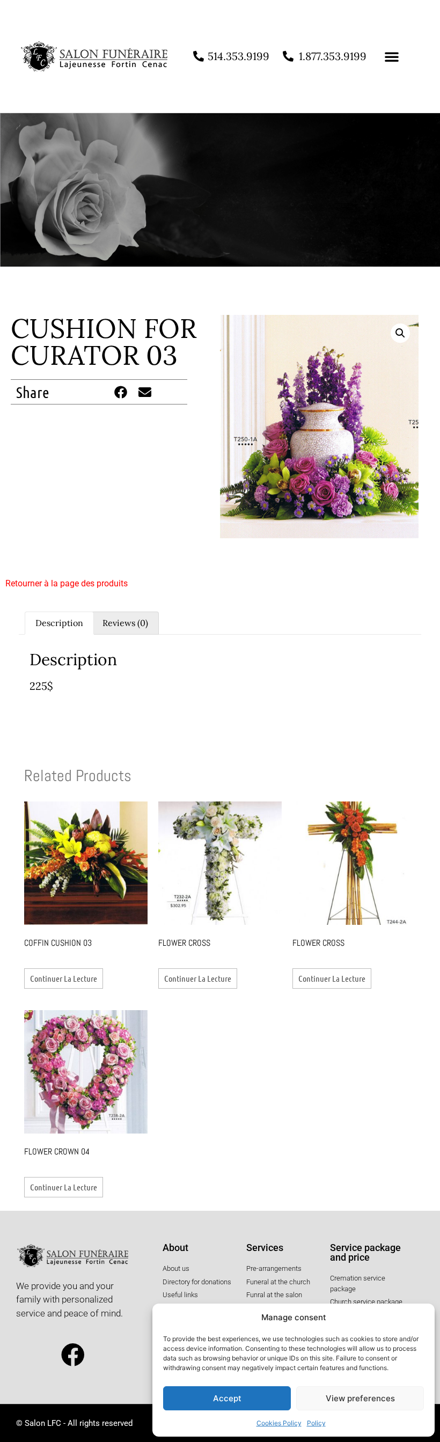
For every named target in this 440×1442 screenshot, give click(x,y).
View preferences (360, 1398)
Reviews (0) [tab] (125, 622)
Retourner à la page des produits (66, 583)
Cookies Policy (279, 1423)
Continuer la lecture (63, 978)
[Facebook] (73, 1355)
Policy (316, 1423)
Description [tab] (59, 622)
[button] (391, 56)
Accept (227, 1398)
